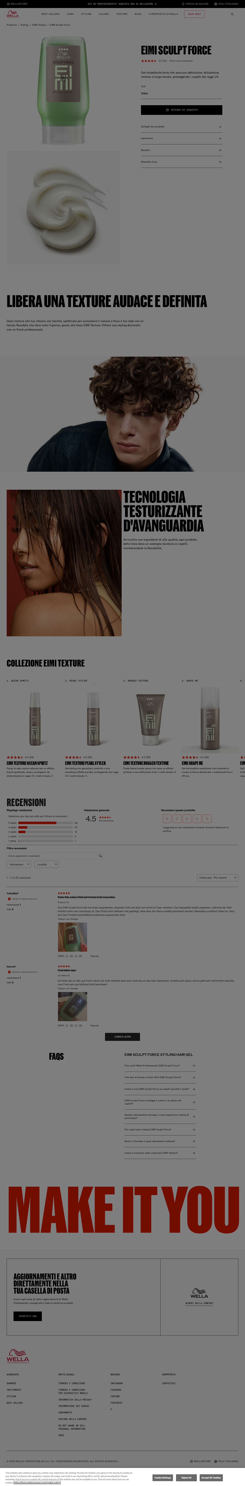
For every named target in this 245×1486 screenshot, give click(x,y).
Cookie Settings (162, 1477)
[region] (122, 1477)
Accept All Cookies (211, 1477)
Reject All (187, 1477)
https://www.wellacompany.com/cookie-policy (37, 1482)
